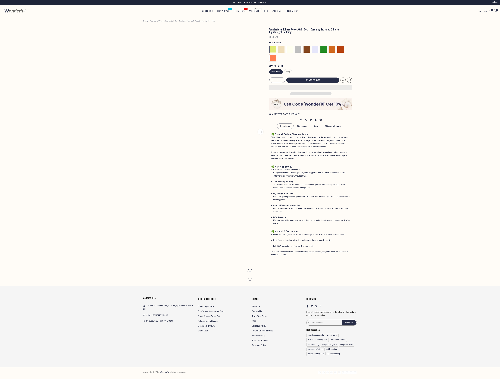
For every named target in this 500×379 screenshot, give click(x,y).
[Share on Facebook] (301, 120)
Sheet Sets (203, 330)
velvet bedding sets (316, 335)
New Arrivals (224, 10)
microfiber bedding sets (317, 340)
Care (316, 126)
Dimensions (302, 126)
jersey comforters (338, 340)
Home (145, 21)
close (5, 2)
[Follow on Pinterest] (320, 306)
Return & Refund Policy (262, 330)
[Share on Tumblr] (316, 120)
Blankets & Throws (206, 326)
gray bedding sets (329, 344)
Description (285, 126)
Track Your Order (259, 316)
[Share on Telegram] (321, 120)
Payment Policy (259, 345)
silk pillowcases (346, 344)
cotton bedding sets (316, 354)
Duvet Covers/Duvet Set (209, 316)
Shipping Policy (259, 326)
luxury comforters (315, 349)
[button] (310, 87)
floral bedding (313, 344)
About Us (277, 11)
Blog (266, 11)
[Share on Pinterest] (311, 120)
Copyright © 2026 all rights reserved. (165, 372)
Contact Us (257, 311)
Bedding (209, 11)
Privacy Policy (258, 335)
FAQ (254, 321)
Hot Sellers (240, 10)
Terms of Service (260, 340)
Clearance (255, 10)
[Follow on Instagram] (316, 306)
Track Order (292, 11)
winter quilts (332, 335)
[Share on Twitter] (306, 120)
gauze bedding (333, 354)
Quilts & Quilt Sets (206, 306)
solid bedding (331, 349)
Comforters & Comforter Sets (211, 311)
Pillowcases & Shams (208, 321)
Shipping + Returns (333, 126)
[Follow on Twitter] (312, 306)
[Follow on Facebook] (307, 306)
